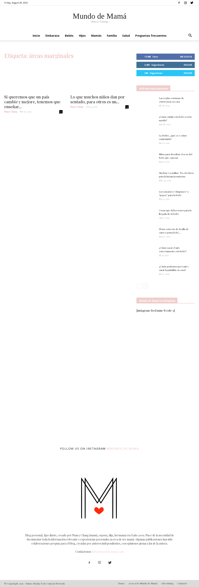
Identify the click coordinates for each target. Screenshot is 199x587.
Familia (112, 35)
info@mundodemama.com (108, 551)
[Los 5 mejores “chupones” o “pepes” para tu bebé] (144, 196)
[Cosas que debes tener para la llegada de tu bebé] (141, 215)
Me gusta (186, 56)
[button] (190, 36)
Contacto (182, 583)
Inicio (36, 35)
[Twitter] (192, 2)
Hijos (82, 35)
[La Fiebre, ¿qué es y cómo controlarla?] (146, 140)
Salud (126, 35)
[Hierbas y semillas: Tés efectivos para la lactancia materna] (146, 177)
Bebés (69, 35)
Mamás (96, 35)
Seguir (188, 64)
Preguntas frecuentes (151, 35)
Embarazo (52, 35)
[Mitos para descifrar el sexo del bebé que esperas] (146, 157)
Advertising (167, 583)
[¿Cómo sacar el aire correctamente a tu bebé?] (146, 251)
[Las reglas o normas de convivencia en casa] (146, 103)
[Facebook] (179, 2)
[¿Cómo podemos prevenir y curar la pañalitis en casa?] (146, 271)
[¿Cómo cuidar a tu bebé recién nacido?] (146, 122)
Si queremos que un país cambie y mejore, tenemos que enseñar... (32, 101)
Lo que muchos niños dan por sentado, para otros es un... (97, 99)
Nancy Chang (10, 111)
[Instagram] (185, 2)
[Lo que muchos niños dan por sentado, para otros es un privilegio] (99, 77)
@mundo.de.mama (123, 448)
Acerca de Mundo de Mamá (142, 583)
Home (121, 583)
